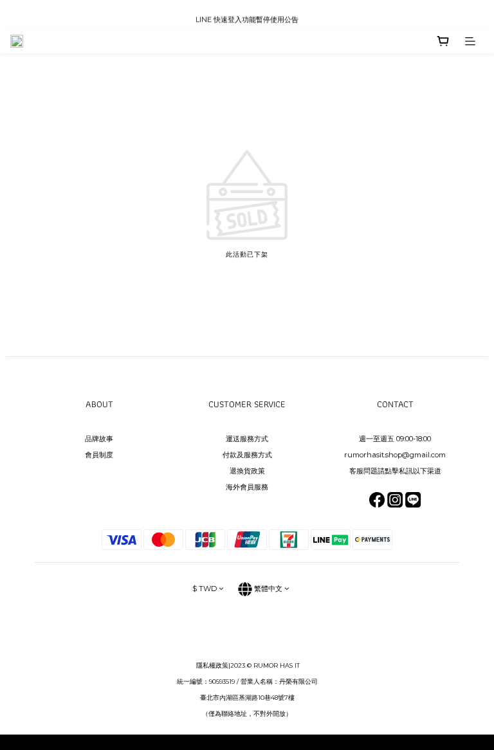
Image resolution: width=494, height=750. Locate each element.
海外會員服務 (247, 486)
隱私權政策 (212, 665)
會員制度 (99, 454)
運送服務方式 (247, 438)
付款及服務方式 (247, 454)
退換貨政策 (247, 470)
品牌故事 (99, 438)
